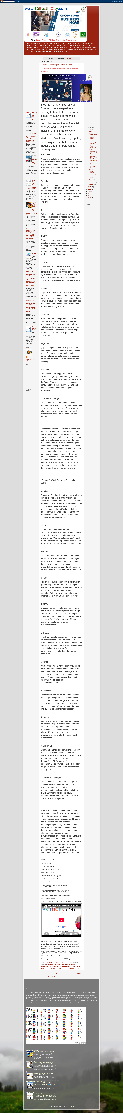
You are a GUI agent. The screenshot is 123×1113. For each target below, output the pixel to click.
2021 (89, 193)
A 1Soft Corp (30, 1092)
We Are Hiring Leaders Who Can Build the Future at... (93, 152)
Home (57, 973)
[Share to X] (74, 962)
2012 (89, 198)
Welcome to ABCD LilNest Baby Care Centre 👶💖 (93, 158)
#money (49, 968)
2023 (89, 191)
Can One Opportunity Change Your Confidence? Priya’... (93, 165)
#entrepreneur (61, 966)
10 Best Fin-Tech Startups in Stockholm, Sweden (57, 65)
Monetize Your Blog (32, 1061)
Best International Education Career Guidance (40, 1072)
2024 (89, 189)
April (90, 177)
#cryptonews (53, 966)
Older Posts (78, 973)
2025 (89, 187)
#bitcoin (52, 964)
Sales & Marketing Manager (92, 171)
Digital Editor (34, 254)
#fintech (79, 966)
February (92, 182)
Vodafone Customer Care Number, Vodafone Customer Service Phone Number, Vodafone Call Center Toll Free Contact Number (31, 137)
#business (67, 964)
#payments (55, 968)
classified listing (93, 174)
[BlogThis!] (73, 962)
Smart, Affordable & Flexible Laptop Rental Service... (93, 137)
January (91, 184)
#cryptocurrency (45, 966)
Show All (58, 1102)
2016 (89, 195)
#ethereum (68, 966)
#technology (70, 968)
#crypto (73, 964)
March (91, 179)
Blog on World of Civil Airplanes (36, 1081)
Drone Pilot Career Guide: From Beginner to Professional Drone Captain (44, 1083)
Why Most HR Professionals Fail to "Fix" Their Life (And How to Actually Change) (45, 1094)
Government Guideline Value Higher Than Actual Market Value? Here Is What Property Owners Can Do (44, 1064)
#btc (63, 964)
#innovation (44, 968)
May (90, 131)
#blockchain (58, 964)
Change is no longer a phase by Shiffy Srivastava (92, 145)
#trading (76, 968)
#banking (47, 964)
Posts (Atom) (51, 976)
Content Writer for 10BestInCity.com (34, 116)
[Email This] (71, 962)
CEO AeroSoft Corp (32, 1050)
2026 (89, 129)
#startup (61, 968)
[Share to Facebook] (76, 962)
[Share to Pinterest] (77, 962)
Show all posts (70, 58)
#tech (65, 968)
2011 (89, 200)
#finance (74, 966)
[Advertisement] (31, 81)
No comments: (64, 962)
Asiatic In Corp (31, 357)
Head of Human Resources (34, 329)
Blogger (72, 1106)
